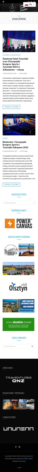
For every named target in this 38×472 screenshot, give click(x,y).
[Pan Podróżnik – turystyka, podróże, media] (19, 7)
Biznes (5, 138)
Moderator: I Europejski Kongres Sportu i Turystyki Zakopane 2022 (15, 145)
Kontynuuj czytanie (11, 107)
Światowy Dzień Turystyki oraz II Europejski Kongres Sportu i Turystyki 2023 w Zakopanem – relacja (15, 64)
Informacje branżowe (11, 55)
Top (19, 467)
